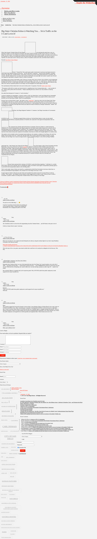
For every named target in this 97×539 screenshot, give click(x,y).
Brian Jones (4, 420)
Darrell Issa (4, 447)
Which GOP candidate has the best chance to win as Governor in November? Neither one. (40, 413)
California (14, 420)
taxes (4, 532)
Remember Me (22, 447)
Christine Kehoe (26, 181)
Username (19, 442)
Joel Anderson (10, 457)
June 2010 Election (8, 464)
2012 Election (7, 398)
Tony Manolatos (6, 537)
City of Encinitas (14, 431)
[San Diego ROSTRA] (5, 15)
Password (19, 444)
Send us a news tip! (4, 369)
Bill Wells (4, 402)
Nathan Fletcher (9, 481)
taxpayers (13, 531)
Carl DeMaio (9, 426)
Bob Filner (6, 411)
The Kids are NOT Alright (26, 410)
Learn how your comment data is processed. (27, 358)
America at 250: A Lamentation (27, 406)
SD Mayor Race (41, 182)
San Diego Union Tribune (11, 60)
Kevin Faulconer (8, 469)
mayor (44, 181)
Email (1, 349)
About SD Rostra (24, 390)
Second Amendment (6, 524)
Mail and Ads (13, 472)
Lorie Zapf (4, 473)
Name (2, 346)
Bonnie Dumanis (8, 416)
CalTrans (20, 181)
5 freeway (2, 181)
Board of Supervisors (8, 406)
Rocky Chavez (4, 494)
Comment (2, 344)
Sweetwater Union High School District (10, 527)
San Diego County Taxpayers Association (10, 508)
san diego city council (8, 503)
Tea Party (12, 534)
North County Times (46, 85)
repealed (25, 147)
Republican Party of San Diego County (10, 490)
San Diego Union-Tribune (24, 182)
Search (1, 376)
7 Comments (24, 37)
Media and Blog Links (17, 387)
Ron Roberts (12, 494)
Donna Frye (13, 447)
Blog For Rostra (15, 389)
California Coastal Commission (11, 181)
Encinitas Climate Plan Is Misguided (28, 405)
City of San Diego (10, 437)
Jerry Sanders (13, 453)
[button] (4, 8)
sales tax (3, 497)
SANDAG (32, 182)
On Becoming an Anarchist (26, 408)
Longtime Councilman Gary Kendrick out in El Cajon (32, 401)
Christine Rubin (4, 431)
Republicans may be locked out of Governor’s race (31, 412)
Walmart (10, 184)
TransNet (7, 184)
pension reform (7, 486)
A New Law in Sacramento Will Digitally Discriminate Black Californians (37, 407)
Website (2, 352)
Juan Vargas (40, 181)
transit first (31, 100)
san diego (14, 498)
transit (3, 184)
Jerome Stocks (34, 181)
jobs (2, 456)
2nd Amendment (5, 389)
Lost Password (22, 453)
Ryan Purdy (17, 37)
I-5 (30, 181)
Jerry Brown (3, 453)
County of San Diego (8, 443)
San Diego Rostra (9, 517)
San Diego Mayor (5, 512)
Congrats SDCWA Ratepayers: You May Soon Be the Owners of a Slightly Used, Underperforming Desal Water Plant (47, 411)
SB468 (36, 182)
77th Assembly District (10, 393)
